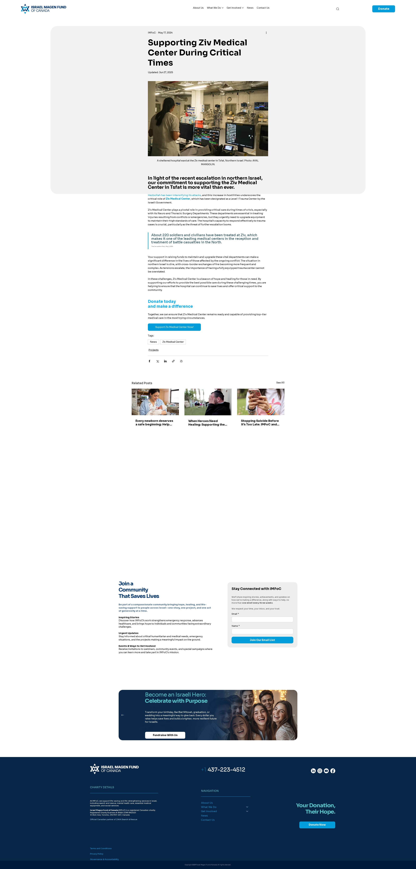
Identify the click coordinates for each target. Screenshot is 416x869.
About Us (207, 802)
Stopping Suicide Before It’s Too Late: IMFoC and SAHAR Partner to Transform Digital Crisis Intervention (260, 422)
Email (235, 614)
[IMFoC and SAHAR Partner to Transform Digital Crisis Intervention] (260, 402)
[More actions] (266, 33)
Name (236, 626)
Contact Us (208, 819)
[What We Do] (247, 807)
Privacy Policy (96, 854)
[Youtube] (326, 770)
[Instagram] (319, 770)
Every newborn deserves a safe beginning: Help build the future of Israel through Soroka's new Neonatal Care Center (154, 422)
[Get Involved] (247, 811)
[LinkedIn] (313, 770)
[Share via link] (173, 361)
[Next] (293, 715)
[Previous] (123, 715)
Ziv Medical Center (173, 341)
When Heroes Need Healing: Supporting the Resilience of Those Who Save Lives (207, 422)
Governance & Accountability (104, 859)
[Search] (338, 9)
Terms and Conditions (101, 848)
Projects (154, 350)
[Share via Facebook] (149, 361)
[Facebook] (332, 770)
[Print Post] (181, 361)
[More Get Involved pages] (243, 8)
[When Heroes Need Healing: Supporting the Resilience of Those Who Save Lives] (208, 402)
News (153, 341)
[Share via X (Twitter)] (157, 361)
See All (280, 382)
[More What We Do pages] (222, 8)
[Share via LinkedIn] (165, 361)
